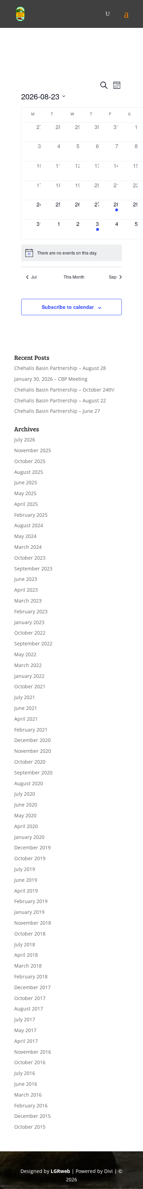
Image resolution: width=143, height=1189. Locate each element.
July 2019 (24, 869)
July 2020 (24, 793)
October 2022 (29, 632)
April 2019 (26, 890)
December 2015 (32, 1116)
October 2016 (29, 1062)
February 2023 (31, 611)
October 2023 (29, 557)
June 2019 (25, 880)
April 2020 (26, 826)
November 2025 (32, 450)
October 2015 (29, 1126)
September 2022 (33, 643)
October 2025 (29, 461)
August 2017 (28, 1008)
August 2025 (28, 472)
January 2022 (29, 676)
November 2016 (32, 1051)
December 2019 (32, 847)
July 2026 (24, 439)
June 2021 (25, 708)
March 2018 (28, 965)
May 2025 (25, 493)
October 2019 (29, 858)
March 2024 (28, 547)
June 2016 (25, 1084)
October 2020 (29, 761)
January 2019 (29, 912)
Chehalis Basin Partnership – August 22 (60, 400)
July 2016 (24, 1073)
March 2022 (28, 665)
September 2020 (33, 772)
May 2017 (25, 1030)
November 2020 (32, 751)
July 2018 (24, 944)
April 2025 (26, 504)
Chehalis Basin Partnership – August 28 (60, 368)
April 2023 (26, 589)
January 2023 (29, 622)
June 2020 (25, 804)
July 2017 (24, 1019)
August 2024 (28, 525)
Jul (34, 277)
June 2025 (25, 482)
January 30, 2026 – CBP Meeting (50, 379)
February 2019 (31, 901)
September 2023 (33, 568)
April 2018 (26, 955)
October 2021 (29, 686)
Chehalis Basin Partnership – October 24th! (64, 389)
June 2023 (25, 579)
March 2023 (28, 600)
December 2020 (32, 740)
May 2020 (25, 815)
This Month (74, 277)
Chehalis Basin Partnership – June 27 (57, 411)
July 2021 (24, 697)
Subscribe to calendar (68, 306)
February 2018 (31, 976)
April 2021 (26, 718)
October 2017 (29, 998)
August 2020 (28, 783)
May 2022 (25, 654)
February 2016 (31, 1105)
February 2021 (31, 729)
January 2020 (29, 837)
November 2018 (32, 922)
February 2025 (31, 515)
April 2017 (26, 1041)
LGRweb (60, 1171)
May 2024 (25, 536)
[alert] (71, 252)
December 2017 (32, 987)
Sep (113, 277)
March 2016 (28, 1094)
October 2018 (29, 933)
